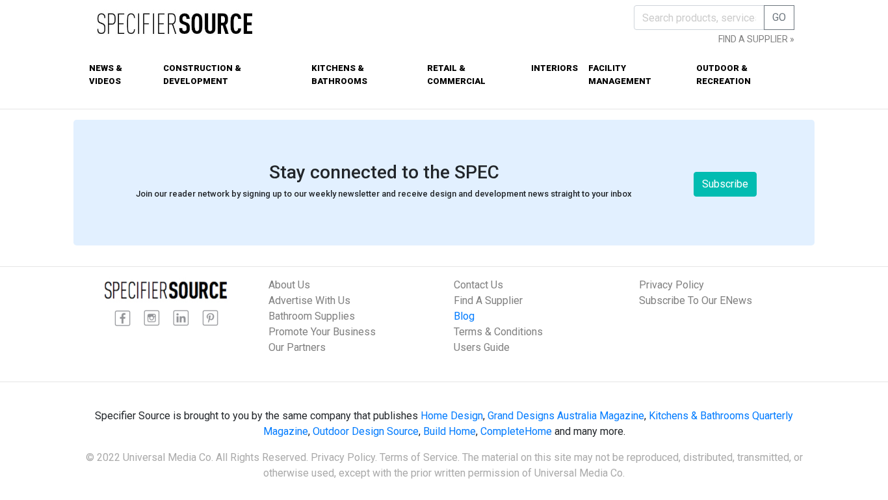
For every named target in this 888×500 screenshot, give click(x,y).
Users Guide (482, 347)
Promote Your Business (322, 332)
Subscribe (725, 184)
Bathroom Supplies (311, 316)
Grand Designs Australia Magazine (566, 416)
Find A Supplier (488, 300)
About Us (289, 285)
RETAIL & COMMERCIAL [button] (456, 74)
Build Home (449, 431)
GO (779, 17)
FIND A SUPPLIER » (756, 39)
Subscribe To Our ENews (695, 300)
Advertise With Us (309, 300)
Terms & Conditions (498, 332)
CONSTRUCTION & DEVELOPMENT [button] (202, 74)
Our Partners (297, 347)
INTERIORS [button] (554, 68)
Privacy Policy (671, 285)
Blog (464, 316)
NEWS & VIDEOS (105, 74)
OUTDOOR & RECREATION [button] (723, 74)
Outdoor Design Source (366, 431)
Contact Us (478, 285)
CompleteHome (516, 431)
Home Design (452, 416)
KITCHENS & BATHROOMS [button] (339, 74)
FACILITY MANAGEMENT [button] (619, 74)
